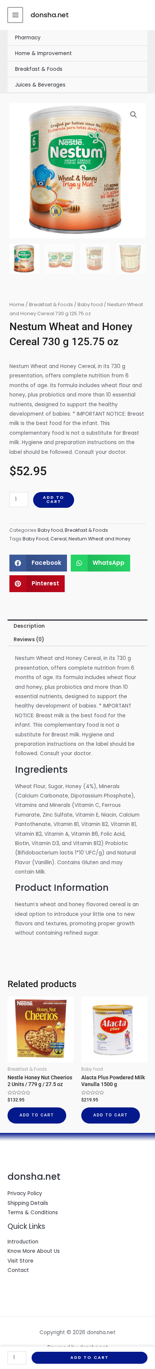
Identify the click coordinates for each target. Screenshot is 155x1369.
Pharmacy (28, 37)
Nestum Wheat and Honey (99, 539)
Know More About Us (34, 1251)
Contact (18, 1270)
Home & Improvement (43, 53)
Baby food (90, 304)
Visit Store (20, 1260)
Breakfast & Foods (38, 69)
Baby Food (36, 539)
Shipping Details (28, 1203)
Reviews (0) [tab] (29, 639)
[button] (133, 114)
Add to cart (53, 499)
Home (16, 304)
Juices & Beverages (40, 84)
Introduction (23, 1241)
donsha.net (49, 14)
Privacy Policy (25, 1193)
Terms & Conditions (33, 1212)
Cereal (58, 539)
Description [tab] (29, 626)
